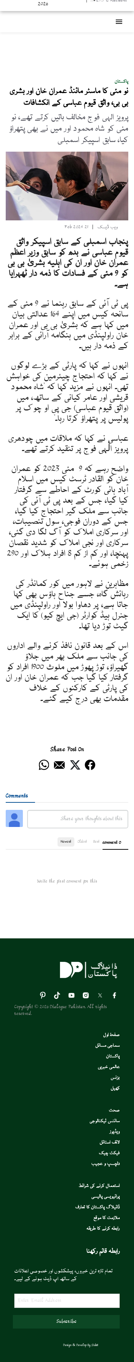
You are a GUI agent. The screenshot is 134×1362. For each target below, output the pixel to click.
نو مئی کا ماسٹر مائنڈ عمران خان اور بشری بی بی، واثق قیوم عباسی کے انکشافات (69, 97)
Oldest (82, 842)
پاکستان (121, 81)
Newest (66, 842)
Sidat (94, 1345)
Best (96, 842)
